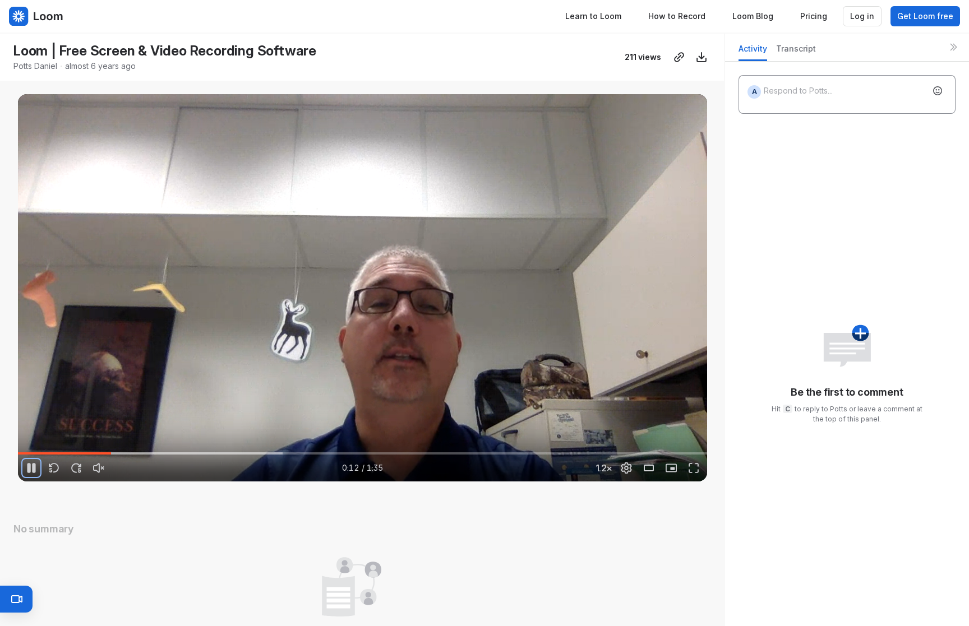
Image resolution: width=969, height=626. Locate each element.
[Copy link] (679, 57)
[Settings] (626, 468)
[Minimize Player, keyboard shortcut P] (671, 468)
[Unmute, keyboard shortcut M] (99, 468)
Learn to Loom (593, 16)
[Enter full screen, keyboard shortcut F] (694, 468)
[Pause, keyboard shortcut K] (31, 468)
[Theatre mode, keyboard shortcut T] (649, 468)
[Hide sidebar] (953, 47)
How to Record (676, 16)
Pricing (813, 16)
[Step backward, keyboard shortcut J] (54, 468)
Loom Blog (752, 16)
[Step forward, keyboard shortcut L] (76, 468)
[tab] (753, 52)
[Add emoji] (938, 91)
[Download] (701, 57)
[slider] (362, 453)
